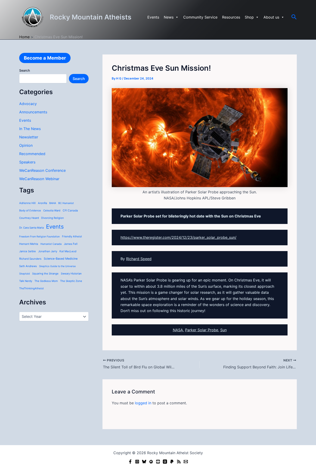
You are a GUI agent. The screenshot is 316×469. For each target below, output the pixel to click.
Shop (249, 17)
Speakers (27, 162)
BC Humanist (66, 203)
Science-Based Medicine (60, 258)
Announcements (33, 112)
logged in (143, 403)
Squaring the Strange (45, 273)
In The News (30, 128)
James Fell (70, 244)
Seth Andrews (28, 266)
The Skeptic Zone (71, 281)
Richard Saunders (30, 258)
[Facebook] (130, 461)
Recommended (32, 153)
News (168, 17)
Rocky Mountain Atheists (90, 17)
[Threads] (165, 461)
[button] (294, 17)
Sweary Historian (71, 273)
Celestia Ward (51, 210)
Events (153, 17)
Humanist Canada (51, 244)
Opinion (26, 145)
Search (24, 70)
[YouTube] (158, 461)
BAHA (52, 203)
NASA (178, 330)
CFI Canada (70, 210)
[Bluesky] (144, 461)
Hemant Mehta (28, 244)
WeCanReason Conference (42, 170)
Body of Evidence (30, 210)
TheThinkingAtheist (31, 288)
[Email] (186, 461)
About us (271, 17)
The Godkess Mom (46, 281)
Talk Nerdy (25, 281)
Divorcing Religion (52, 218)
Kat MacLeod (67, 251)
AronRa (42, 203)
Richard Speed (139, 258)
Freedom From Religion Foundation (39, 236)
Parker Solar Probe (201, 330)
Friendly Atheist (72, 236)
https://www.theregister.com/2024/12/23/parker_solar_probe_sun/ (178, 237)
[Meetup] (151, 461)
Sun (223, 330)
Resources (231, 17)
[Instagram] (137, 461)
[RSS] (179, 461)
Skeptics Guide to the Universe (57, 266)
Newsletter (28, 137)
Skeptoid (24, 273)
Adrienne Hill (27, 203)
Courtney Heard (29, 218)
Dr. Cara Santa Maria (31, 227)
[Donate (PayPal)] (172, 461)
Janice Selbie (27, 251)
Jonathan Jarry (47, 251)
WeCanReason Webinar (39, 178)
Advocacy (28, 103)
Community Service (200, 17)
